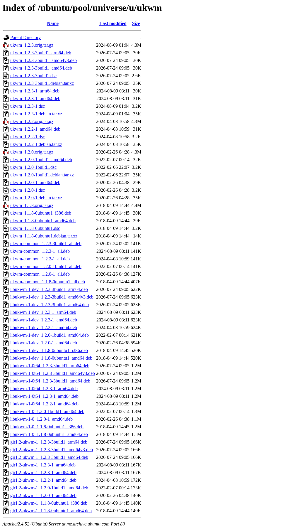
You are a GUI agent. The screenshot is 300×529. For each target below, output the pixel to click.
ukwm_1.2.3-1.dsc (27, 106)
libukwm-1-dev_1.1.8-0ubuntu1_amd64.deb (51, 358)
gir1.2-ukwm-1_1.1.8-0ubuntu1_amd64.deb (51, 510)
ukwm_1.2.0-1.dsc (27, 190)
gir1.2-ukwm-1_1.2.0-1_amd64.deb (43, 495)
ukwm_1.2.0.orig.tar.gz (31, 151)
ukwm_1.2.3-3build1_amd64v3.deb (43, 60)
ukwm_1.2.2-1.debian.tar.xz (36, 144)
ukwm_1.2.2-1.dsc (27, 136)
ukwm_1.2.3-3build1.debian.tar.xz (42, 83)
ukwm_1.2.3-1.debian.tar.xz (36, 113)
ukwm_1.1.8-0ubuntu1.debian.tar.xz (43, 235)
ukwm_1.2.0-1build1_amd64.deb (41, 159)
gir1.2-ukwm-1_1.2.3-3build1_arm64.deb (48, 441)
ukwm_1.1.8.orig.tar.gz (31, 205)
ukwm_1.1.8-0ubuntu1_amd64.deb (43, 220)
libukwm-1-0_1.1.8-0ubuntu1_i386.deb (46, 426)
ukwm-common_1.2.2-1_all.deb (40, 258)
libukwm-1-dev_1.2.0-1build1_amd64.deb (49, 335)
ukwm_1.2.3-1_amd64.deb (35, 98)
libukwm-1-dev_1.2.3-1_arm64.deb (43, 312)
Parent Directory (25, 37)
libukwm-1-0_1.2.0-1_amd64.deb (41, 419)
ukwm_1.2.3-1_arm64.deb (34, 90)
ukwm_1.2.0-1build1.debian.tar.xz (42, 174)
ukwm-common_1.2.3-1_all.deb (40, 251)
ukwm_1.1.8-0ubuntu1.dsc (35, 228)
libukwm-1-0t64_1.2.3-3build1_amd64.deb (50, 380)
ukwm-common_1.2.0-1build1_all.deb (45, 266)
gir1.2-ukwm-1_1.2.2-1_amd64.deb (43, 480)
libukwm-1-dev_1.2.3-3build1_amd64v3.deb (51, 296)
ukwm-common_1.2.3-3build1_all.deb (45, 243)
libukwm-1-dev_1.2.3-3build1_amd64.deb (49, 304)
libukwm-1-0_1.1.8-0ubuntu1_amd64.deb (49, 434)
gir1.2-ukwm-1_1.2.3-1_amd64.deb (43, 472)
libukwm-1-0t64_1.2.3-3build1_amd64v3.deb (52, 373)
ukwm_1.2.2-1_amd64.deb (35, 129)
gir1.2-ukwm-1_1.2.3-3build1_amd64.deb (49, 457)
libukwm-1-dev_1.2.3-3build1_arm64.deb (49, 289)
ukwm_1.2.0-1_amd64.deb (35, 182)
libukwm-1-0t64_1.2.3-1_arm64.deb (44, 388)
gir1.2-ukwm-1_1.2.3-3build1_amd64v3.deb (51, 449)
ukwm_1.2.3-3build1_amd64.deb (41, 67)
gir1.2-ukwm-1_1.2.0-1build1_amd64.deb (49, 487)
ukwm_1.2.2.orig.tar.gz (31, 121)
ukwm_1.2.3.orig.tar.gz (31, 45)
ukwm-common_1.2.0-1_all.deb (40, 274)
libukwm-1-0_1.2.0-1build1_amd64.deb (47, 411)
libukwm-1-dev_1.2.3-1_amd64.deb (43, 319)
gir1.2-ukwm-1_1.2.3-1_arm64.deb (43, 464)
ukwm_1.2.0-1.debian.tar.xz (36, 197)
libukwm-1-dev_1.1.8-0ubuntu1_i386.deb (49, 350)
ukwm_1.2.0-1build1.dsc (33, 167)
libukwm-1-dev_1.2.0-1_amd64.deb (43, 342)
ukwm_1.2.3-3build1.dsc (33, 75)
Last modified (113, 23)
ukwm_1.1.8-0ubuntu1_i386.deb (40, 212)
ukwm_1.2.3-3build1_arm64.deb (40, 52)
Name (53, 23)
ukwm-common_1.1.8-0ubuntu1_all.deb (47, 281)
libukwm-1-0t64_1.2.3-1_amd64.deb (44, 396)
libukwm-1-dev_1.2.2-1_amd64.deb (43, 327)
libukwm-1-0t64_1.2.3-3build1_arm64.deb (49, 365)
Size (136, 23)
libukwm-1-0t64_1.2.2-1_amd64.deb (44, 403)
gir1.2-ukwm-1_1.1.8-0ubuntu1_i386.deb (48, 503)
